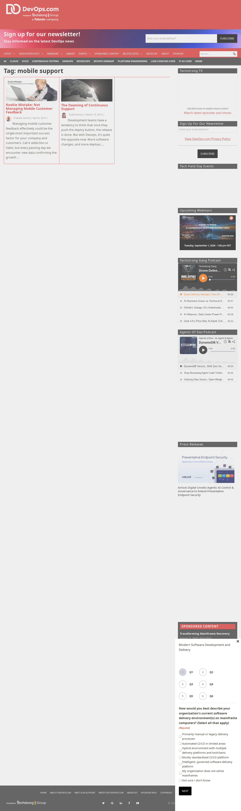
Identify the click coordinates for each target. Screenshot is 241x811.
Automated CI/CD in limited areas (204, 743)
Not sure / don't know (196, 780)
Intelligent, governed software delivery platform (207, 764)
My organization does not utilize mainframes (203, 773)
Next (185, 791)
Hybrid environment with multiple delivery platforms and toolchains (204, 750)
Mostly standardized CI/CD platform (205, 757)
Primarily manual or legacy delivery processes (205, 736)
